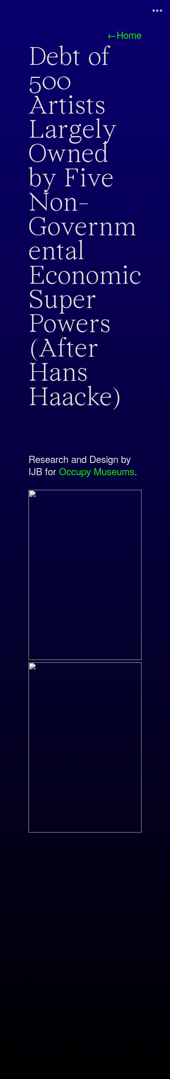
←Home (124, 35)
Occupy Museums (96, 471)
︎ (157, 11)
